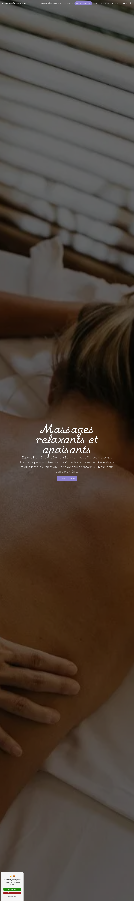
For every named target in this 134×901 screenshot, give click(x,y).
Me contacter (69, 478)
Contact (125, 3)
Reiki (95, 3)
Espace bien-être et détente (14, 3)
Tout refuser (12, 893)
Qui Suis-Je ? (68, 3)
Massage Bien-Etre (83, 3)
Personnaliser (12, 896)
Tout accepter (12, 889)
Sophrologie (104, 3)
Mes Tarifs (115, 3)
